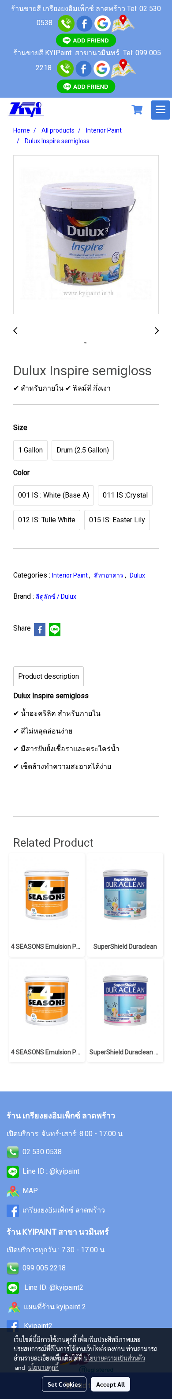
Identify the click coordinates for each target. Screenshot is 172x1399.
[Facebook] (83, 68)
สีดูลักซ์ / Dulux (56, 596)
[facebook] (84, 23)
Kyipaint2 (38, 1326)
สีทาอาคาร (109, 575)
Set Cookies (64, 1384)
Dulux (137, 575)
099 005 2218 (44, 1268)
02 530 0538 (42, 1152)
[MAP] (123, 68)
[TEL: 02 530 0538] (13, 1152)
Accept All (110, 1384)
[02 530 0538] (66, 23)
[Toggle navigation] (160, 110)
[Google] (102, 23)
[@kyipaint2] (86, 86)
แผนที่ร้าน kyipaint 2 (55, 1307)
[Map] (123, 23)
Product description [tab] (48, 676)
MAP (30, 1190)
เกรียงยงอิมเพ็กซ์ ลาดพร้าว (63, 1210)
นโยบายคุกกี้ (43, 1367)
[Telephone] (65, 68)
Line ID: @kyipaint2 (52, 1287)
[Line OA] (86, 39)
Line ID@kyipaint (50, 1171)
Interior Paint (70, 575)
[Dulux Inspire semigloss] (86, 235)
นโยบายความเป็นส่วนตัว (114, 1358)
